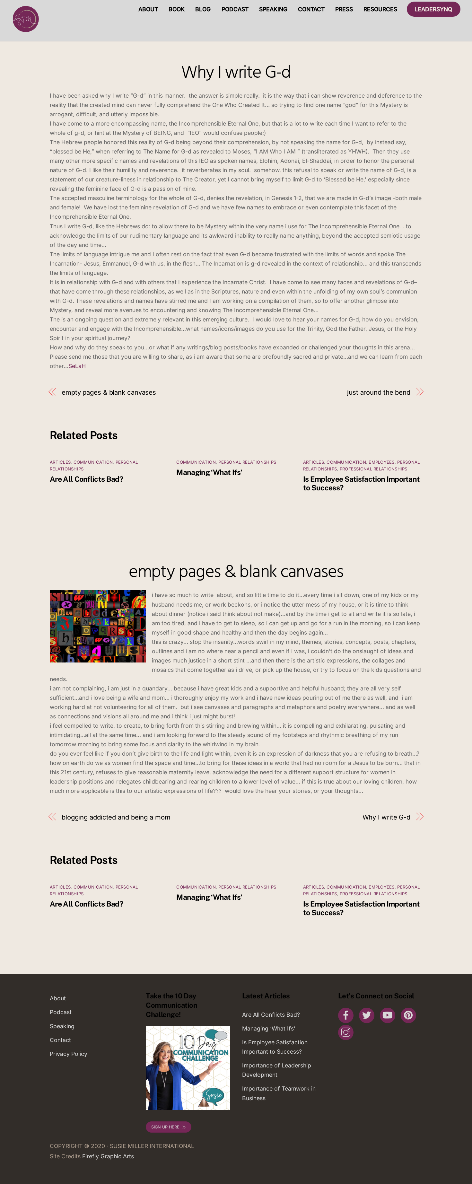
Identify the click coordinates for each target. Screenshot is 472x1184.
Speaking (273, 9)
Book (177, 9)
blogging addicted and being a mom (116, 817)
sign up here (165, 1127)
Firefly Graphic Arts (108, 1156)
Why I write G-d (236, 73)
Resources (380, 9)
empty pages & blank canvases (109, 392)
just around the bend (378, 392)
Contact (311, 9)
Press (344, 9)
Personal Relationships (247, 462)
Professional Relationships (373, 468)
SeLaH (77, 366)
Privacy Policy (68, 1053)
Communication (93, 462)
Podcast (235, 9)
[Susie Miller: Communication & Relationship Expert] (25, 32)
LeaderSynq (433, 9)
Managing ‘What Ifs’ (209, 472)
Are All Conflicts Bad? (86, 479)
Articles (60, 462)
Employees (381, 462)
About (148, 9)
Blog (203, 9)
